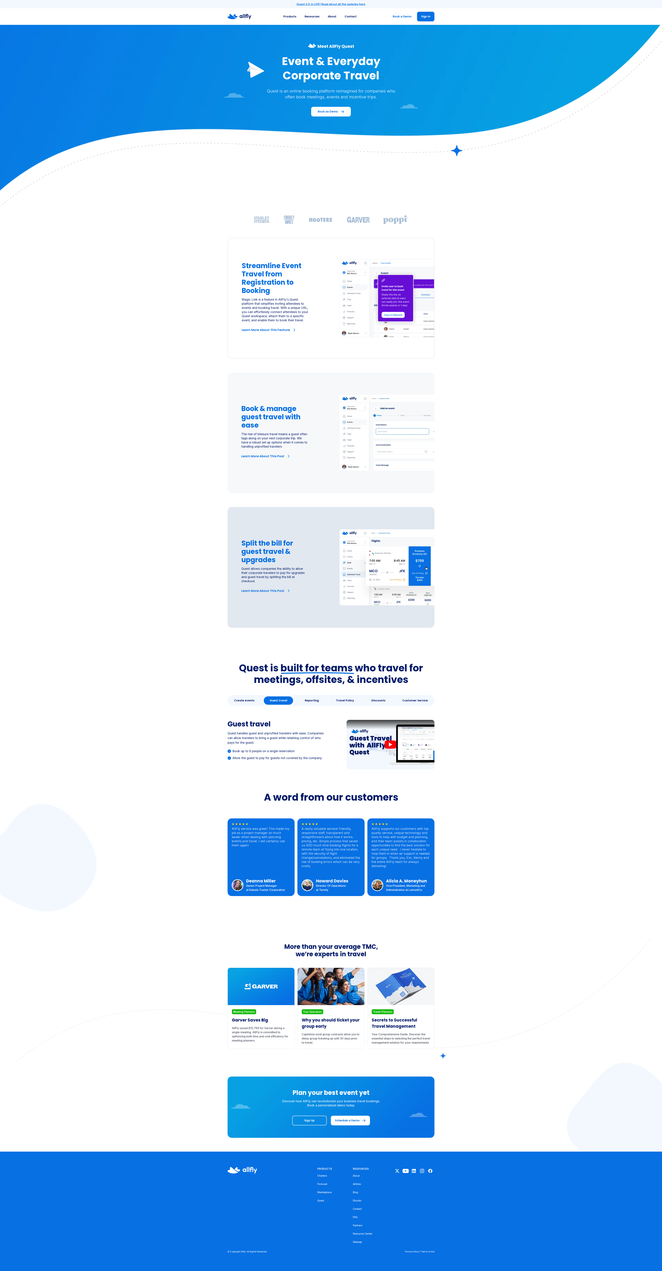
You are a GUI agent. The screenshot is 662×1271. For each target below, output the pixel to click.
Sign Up (309, 1120)
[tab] (244, 700)
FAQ (355, 1217)
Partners (357, 1225)
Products (289, 16)
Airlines (357, 1183)
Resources (312, 16)
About (332, 16)
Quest (320, 1200)
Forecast (322, 1183)
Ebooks (357, 1200)
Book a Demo (402, 16)
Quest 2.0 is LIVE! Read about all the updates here (331, 4)
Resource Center (362, 1233)
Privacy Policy (412, 1251)
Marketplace (324, 1192)
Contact (351, 16)
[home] (239, 16)
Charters (322, 1175)
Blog (355, 1192)
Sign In (425, 16)
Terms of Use (427, 1251)
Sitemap (357, 1241)
